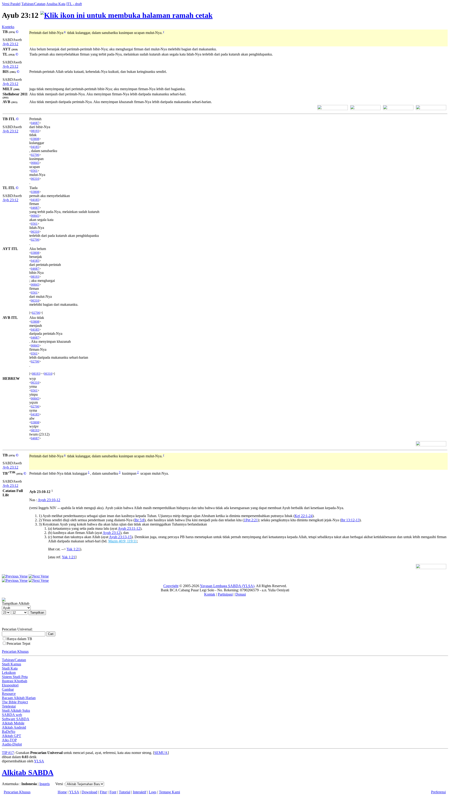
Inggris (44, 784)
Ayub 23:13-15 (120, 537)
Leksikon (9, 673)
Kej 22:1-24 (303, 516)
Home (62, 792)
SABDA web (12, 715)
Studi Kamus (11, 664)
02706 (35, 155)
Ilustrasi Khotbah (14, 681)
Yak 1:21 (73, 549)
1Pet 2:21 (251, 520)
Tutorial (124, 792)
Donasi (240, 594)
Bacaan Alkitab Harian (19, 698)
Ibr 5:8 (139, 520)
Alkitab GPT (11, 736)
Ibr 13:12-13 (350, 520)
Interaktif (139, 792)
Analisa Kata (55, 4)
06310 (35, 178)
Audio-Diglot (12, 744)
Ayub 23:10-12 (49, 500)
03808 (35, 139)
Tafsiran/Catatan (33, 4)
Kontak (209, 594)
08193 (35, 131)
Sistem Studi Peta (15, 677)
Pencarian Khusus (15, 651)
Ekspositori (10, 685)
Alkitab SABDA (27, 772)
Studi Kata (10, 668)
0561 (34, 170)
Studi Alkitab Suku (16, 710)
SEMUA (161, 753)
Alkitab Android (14, 727)
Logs (152, 792)
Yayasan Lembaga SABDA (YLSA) (227, 586)
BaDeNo (8, 732)
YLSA (39, 761)
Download (89, 792)
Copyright (170, 586)
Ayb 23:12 (10, 44)
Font (112, 792)
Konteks (8, 27)
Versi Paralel (11, 4)
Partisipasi (225, 594)
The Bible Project (15, 702)
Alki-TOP (9, 740)
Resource (9, 694)
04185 (35, 147)
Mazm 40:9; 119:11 (122, 541)
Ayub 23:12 (111, 533)
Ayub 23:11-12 (129, 528)
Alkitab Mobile (13, 723)
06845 (35, 162)
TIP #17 (8, 753)
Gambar (8, 689)
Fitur (103, 792)
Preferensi (438, 792)
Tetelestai (9, 706)
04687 (35, 123)
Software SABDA (15, 719)
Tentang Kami (169, 792)
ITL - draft (74, 4)
